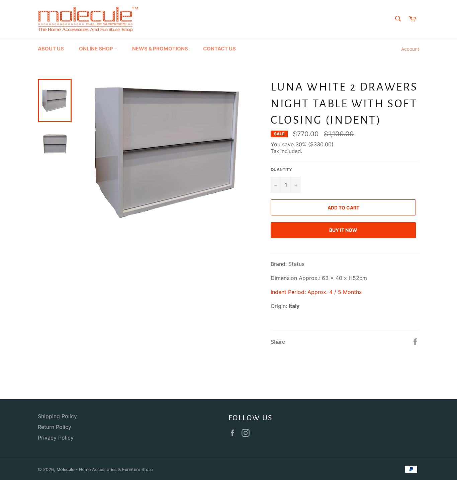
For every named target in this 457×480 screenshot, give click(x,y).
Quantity (281, 169)
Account (410, 49)
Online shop (96, 48)
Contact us (219, 48)
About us (51, 48)
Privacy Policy (56, 437)
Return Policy (54, 427)
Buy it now (343, 230)
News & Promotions (160, 48)
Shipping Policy (57, 416)
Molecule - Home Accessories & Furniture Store (105, 469)
